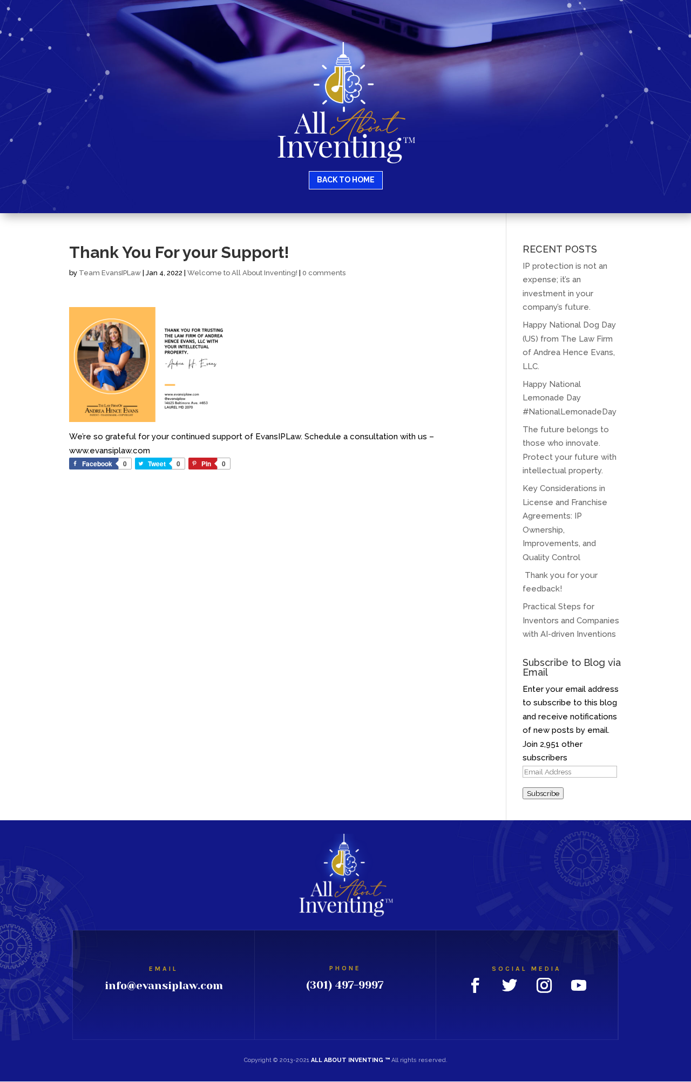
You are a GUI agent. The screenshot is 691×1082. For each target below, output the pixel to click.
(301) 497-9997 (345, 985)
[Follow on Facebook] (475, 985)
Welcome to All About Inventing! (242, 273)
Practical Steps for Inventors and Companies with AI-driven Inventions (571, 620)
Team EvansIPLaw (110, 273)
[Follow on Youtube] (579, 985)
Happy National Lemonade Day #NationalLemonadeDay (570, 398)
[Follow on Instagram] (544, 985)
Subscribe (543, 793)
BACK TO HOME (346, 179)
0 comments (324, 273)
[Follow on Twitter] (509, 985)
